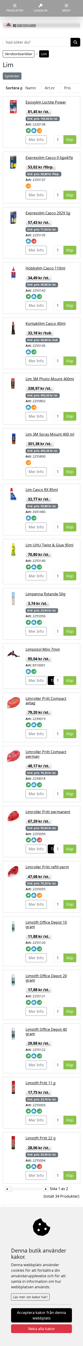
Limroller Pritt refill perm (47, 866)
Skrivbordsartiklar (18, 54)
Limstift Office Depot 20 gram (46, 978)
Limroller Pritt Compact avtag (46, 700)
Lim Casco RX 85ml (42, 489)
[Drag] (11, 1189)
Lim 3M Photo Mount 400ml (50, 378)
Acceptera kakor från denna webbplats (41, 1315)
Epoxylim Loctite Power (46, 102)
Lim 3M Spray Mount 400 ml (50, 434)
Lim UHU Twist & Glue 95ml (49, 545)
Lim (44, 54)
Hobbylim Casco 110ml (45, 268)
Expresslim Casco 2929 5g (48, 213)
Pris (67, 87)
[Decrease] (7, 1189)
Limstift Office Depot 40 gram (46, 1031)
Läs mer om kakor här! (30, 1297)
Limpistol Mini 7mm (43, 649)
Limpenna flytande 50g (45, 594)
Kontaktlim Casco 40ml (45, 323)
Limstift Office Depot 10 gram (46, 924)
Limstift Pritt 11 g (41, 1082)
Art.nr (50, 87)
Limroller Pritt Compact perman (46, 754)
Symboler (12, 76)
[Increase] (45, 1189)
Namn (30, 87)
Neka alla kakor (41, 1328)
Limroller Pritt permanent (48, 811)
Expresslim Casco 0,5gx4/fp (49, 157)
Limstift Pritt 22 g (41, 1138)
